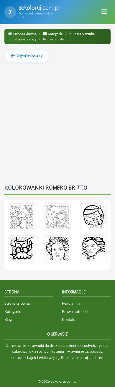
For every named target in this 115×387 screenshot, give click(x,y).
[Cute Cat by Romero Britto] (21, 248)
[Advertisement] (57, 125)
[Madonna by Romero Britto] (93, 248)
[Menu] (104, 12)
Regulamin (71, 303)
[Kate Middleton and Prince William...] (57, 216)
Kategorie (55, 34)
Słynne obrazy (25, 39)
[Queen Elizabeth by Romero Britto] (57, 248)
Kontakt (69, 319)
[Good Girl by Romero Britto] (93, 216)
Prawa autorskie (76, 311)
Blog (8, 319)
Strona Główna (25, 34)
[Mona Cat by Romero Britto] (21, 216)
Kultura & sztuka (82, 34)
